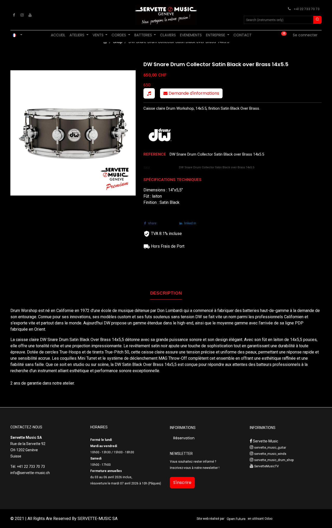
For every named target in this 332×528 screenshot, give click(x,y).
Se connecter (305, 35)
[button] (149, 93)
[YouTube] (30, 15)
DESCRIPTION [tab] (166, 293)
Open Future (236, 519)
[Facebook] (14, 15)
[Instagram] (22, 15)
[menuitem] (58, 35)
